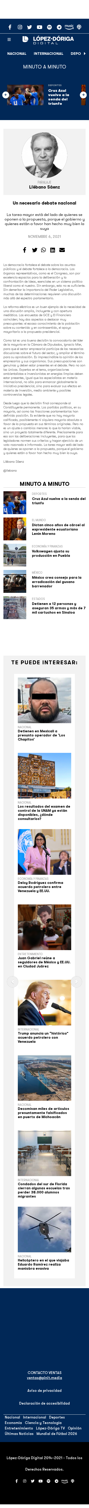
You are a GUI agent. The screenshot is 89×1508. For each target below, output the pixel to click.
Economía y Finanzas (33, 879)
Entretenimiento (30, 954)
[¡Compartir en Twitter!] (34, 250)
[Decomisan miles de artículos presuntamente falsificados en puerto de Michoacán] (44, 1078)
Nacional (16, 54)
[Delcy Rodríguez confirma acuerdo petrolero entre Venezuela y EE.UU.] (44, 852)
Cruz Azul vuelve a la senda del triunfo (58, 97)
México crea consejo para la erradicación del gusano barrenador (56, 581)
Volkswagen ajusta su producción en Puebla (51, 553)
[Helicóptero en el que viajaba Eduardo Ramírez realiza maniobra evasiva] (44, 1229)
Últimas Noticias (19, 1434)
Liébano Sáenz (44, 187)
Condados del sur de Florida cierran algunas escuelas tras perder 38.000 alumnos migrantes (44, 1190)
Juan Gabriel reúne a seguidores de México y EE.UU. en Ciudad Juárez (44, 962)
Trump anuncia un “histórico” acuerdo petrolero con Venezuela (43, 1037)
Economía (13, 1423)
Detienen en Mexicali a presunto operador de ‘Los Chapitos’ (41, 735)
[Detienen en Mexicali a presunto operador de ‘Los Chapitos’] (44, 700)
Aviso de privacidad (44, 1391)
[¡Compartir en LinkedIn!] (52, 250)
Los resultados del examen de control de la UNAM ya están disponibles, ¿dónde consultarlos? (44, 812)
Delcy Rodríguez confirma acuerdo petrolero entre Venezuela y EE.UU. (40, 887)
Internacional (48, 54)
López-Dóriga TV (50, 1428)
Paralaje (44, 182)
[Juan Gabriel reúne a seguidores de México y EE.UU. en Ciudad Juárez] (44, 927)
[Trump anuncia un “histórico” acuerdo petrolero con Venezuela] (44, 1002)
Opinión (74, 1428)
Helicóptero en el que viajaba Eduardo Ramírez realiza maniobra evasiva (43, 1264)
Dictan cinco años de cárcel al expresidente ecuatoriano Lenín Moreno (58, 529)
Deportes (55, 85)
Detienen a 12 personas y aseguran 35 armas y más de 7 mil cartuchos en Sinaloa (58, 608)
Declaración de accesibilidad (44, 1403)
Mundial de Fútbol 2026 (57, 1434)
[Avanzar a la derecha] (85, 53)
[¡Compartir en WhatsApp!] (43, 250)
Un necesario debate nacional (44, 203)
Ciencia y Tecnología (43, 1423)
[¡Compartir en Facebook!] (24, 250)
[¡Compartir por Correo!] (62, 250)
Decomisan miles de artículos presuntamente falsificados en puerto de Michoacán (43, 1113)
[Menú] (9, 40)
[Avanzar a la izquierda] (5, 95)
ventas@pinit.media (44, 1378)
